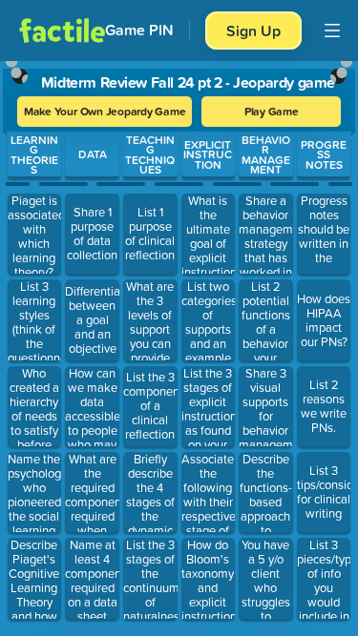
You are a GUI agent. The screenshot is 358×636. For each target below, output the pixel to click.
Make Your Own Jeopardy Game (105, 111)
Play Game (271, 111)
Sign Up (253, 30)
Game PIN (139, 30)
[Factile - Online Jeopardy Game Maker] (62, 30)
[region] (179, 344)
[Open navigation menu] (332, 30)
